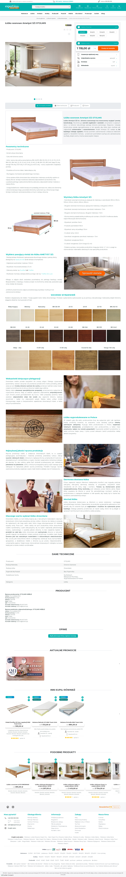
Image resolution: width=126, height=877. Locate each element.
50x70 (57, 860)
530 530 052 (108, 1)
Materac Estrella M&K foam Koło (71, 722)
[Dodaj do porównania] (64, 29)
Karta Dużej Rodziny (81, 820)
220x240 (78, 857)
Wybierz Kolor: (84, 43)
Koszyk (119, 7)
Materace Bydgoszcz (93, 841)
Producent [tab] (75, 105)
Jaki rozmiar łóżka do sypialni (63, 868)
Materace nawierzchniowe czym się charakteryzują (104, 864)
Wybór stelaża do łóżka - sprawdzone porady (74, 864)
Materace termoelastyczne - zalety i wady (40, 866)
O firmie (100, 817)
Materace (24, 13)
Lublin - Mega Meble (23, 841)
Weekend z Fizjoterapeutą (59, 826)
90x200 (56, 853)
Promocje (88, 13)
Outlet (96, 13)
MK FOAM (37, 853)
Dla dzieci (78, 13)
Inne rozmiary (101, 853)
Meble (71, 13)
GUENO (30, 853)
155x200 (53, 857)
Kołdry (47, 13)
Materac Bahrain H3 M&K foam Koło (44, 722)
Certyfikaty (101, 820)
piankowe (79, 860)
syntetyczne (87, 860)
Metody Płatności (33, 820)
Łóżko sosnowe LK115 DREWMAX (18, 784)
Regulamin (54, 820)
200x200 (93, 853)
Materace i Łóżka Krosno (15, 839)
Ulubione (113, 7)
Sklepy (100, 826)
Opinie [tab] (86, 105)
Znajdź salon (79, 7)
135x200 (41, 857)
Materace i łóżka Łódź (37, 841)
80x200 (51, 853)
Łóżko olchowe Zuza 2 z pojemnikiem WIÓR (98, 785)
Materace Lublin (82, 839)
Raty (76, 817)
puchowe (73, 860)
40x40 (38, 860)
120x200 (68, 853)
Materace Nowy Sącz (80, 841)
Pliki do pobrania (56, 824)
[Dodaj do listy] (67, 29)
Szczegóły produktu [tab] (45, 105)
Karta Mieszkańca (80, 828)
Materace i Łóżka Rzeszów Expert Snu (35, 837)
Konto (107, 7)
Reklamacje (31, 828)
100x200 (62, 853)
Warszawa (13, 841)
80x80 (67, 860)
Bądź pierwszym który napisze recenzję (63, 636)
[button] (70, 29)
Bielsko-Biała (67, 839)
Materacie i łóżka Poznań (95, 839)
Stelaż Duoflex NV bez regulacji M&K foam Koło (17, 723)
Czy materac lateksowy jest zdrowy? (107, 866)
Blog (103, 13)
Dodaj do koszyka (108, 48)
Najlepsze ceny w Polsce (82, 822)
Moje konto (31, 824)
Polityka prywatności (57, 817)
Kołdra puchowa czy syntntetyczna (84, 866)
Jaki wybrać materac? (20, 864)
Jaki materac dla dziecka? (35, 864)
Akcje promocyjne (80, 826)
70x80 (62, 860)
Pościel (63, 13)
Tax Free (77, 824)
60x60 (52, 860)
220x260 (84, 857)
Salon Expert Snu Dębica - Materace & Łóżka (49, 839)
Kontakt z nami (55, 830)
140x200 (75, 853)
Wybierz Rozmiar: (85, 27)
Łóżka (32, 13)
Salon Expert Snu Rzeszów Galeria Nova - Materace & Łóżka (66, 837)
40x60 (43, 860)
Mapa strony (55, 828)
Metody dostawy (33, 817)
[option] (25, 669)
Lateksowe (44, 853)
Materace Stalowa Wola (108, 841)
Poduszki (55, 13)
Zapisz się (116, 807)
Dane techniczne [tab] (61, 105)
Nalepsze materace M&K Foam (17, 866)
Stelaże (39, 13)
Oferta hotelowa (103, 828)
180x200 (87, 853)
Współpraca (88, 7)
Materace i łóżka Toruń (111, 839)
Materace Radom (63, 843)
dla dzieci (94, 860)
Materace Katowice (29, 839)
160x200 (81, 853)
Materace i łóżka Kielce (107, 837)
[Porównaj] (29, 697)
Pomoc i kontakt (97, 7)
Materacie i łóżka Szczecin (65, 841)
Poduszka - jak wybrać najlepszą (63, 866)
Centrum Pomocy (33, 822)
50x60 (47, 860)
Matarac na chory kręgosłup (52, 864)
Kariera (100, 822)
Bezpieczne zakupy (57, 822)
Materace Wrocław (50, 841)
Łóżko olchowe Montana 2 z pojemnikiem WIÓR (44, 785)
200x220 (71, 857)
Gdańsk (74, 839)
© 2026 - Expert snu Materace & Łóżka (13, 873)
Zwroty (30, 826)
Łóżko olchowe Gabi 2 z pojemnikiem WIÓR (71, 785)
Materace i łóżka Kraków (92, 837)
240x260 (90, 857)
